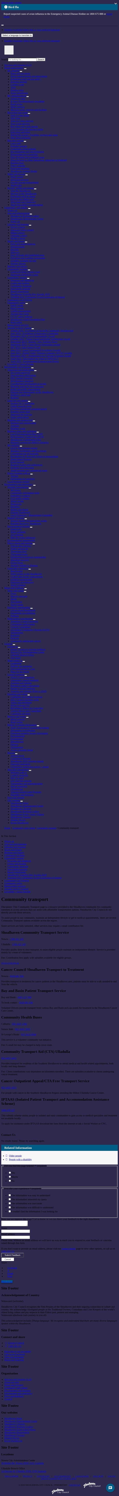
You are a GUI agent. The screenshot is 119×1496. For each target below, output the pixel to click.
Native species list (19, 548)
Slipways (15, 252)
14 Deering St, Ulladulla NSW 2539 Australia (23, 1471)
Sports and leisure (16, 241)
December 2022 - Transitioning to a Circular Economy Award (41, 355)
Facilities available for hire (23, 260)
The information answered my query (29, 1199)
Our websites (13, 800)
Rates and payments (20, 73)
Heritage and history (17, 266)
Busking (15, 397)
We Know (16, 490)
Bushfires (15, 506)
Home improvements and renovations (29, 76)
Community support (17, 277)
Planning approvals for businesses (27, 386)
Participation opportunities (20, 618)
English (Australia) (32, 29)
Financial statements (20, 764)
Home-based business (21, 459)
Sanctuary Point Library (22, 230)
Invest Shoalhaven (20, 822)
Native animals (18, 165)
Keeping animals (19, 81)
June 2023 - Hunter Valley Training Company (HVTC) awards (41, 353)
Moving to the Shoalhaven (23, 193)
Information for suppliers (23, 478)
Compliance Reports (21, 758)
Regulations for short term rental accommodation (34, 456)
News (13, 593)
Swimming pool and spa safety (26, 79)
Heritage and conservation (23, 423)
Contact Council (16, 1343)
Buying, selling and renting (20, 188)
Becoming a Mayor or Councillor (27, 708)
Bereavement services (18, 325)
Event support (17, 462)
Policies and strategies (21, 666)
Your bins (15, 118)
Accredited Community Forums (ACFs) (30, 629)
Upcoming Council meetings (25, 680)
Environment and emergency (18, 484)
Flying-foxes (17, 562)
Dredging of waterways (22, 582)
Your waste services (20, 123)
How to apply (17, 778)
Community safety (16, 302)
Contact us (12, 646)
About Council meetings (22, 677)
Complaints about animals (23, 149)
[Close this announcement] (2, 25)
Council (8, 643)
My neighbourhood (16, 95)
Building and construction (20, 420)
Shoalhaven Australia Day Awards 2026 (30, 294)
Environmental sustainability (21, 540)
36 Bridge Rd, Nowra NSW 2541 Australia (22, 1463)
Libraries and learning (18, 224)
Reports (11, 752)
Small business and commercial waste (29, 470)
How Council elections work (25, 699)
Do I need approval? (21, 372)
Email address (8, 1234)
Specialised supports (20, 288)
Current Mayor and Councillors (26, 711)
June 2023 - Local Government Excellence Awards (35, 350)
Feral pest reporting (20, 168)
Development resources (22, 381)
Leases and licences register (24, 448)
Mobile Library (18, 238)
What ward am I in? (20, 705)
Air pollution (17, 534)
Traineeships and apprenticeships (27, 783)
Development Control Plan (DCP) (27, 437)
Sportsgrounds (18, 246)
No (12, 1181)
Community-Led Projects (19, 300)
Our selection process (21, 780)
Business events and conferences (26, 465)
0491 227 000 (24, 997)
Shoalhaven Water (19, 803)
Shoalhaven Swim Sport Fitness (19, 1429)
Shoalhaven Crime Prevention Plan (28, 319)
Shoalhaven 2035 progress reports (27, 761)
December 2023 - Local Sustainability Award (33, 336)
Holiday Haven (18, 263)
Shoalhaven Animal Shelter (24, 171)
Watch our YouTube (14, 1360)
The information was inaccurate (26, 1203)
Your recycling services (22, 121)
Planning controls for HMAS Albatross (30, 442)
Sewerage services (20, 179)
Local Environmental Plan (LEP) (27, 434)
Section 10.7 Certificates (22, 403)
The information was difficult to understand (32, 1207)
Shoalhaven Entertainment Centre (27, 218)
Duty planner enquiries (22, 378)
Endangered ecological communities (28, 557)
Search (4, 59)
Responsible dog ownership (24, 154)
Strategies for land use (21, 414)
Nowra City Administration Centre (27, 652)
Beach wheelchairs (20, 291)
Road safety (16, 322)
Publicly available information (22, 725)
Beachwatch (17, 571)
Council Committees (21, 627)
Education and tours (20, 132)
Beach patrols (17, 308)
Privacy (27, 1476)
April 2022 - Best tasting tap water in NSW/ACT (35, 358)
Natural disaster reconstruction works (29, 520)
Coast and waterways (17, 568)
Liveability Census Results (20, 364)
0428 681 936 (17, 976)
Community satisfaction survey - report (29, 766)
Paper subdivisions (20, 417)
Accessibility (62, 1476)
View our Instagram (14, 1357)
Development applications (23, 375)
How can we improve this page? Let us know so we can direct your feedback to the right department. (50, 1219)
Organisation (17, 747)
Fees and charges (15, 797)
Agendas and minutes (21, 683)
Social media (17, 604)
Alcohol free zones (20, 314)
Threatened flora (19, 551)
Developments (18, 736)
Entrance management (21, 579)
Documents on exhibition (23, 613)
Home (7, 828)
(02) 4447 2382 (19, 1024)
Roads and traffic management (25, 389)
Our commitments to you (23, 669)
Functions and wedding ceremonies (28, 258)
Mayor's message (19, 596)
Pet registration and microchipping (27, 151)
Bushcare (15, 635)
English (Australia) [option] (32, 40)
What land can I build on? (23, 202)
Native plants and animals (20, 543)
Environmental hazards (18, 526)
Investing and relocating (22, 467)
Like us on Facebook (14, 1354)
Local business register (18, 481)
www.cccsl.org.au (10, 963)
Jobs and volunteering (18, 769)
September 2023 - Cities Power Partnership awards (35, 344)
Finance (14, 744)
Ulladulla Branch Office (22, 655)
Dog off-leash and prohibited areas (27, 157)
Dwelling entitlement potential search (29, 409)
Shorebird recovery (20, 560)
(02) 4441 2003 (22, 1029)
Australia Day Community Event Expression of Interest (38, 297)
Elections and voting (17, 694)
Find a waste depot (20, 115)
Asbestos (15, 425)
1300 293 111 (8, 1251)
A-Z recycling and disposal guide (27, 129)
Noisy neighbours (19, 93)
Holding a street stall (21, 395)
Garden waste (17, 84)
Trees (13, 87)
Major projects (18, 107)
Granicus (74, 1485)
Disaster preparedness (18, 487)
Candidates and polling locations (26, 697)
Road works (16, 104)
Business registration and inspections (28, 451)
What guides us (14, 660)
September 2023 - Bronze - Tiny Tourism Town (34, 341)
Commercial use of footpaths (25, 453)
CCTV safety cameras (21, 316)
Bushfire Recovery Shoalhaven (26, 523)
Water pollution (18, 532)
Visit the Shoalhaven (21, 191)
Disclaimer (11, 1476)
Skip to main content (11, 2)
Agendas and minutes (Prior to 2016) (29, 691)
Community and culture (15, 207)
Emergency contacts (20, 495)
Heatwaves (16, 504)
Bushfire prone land (20, 411)
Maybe (14, 1177)
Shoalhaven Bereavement (16, 1432)
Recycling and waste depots (24, 126)
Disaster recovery (15, 518)
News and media (15, 590)
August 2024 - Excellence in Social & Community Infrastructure (42, 330)
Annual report (17, 755)
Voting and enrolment (21, 702)
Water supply (17, 177)
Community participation (23, 624)
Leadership (16, 663)
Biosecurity (16, 529)
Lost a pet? (16, 143)
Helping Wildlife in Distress (24, 565)
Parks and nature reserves (23, 244)
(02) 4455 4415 (8, 1058)
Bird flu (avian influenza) (23, 537)
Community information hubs (25, 492)
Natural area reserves (21, 546)
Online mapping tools (21, 406)
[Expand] (25, 68)
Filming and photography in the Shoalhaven (32, 392)
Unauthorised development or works (28, 383)
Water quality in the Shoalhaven (26, 574)
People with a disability (20, 1159)
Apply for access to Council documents (30, 727)
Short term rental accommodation (27, 204)
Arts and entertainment (18, 213)
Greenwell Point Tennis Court (25, 272)
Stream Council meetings (23, 688)
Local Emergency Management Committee (32, 515)
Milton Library (18, 232)
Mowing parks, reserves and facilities (29, 109)
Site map (98, 1476)
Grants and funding (20, 283)
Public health (17, 305)
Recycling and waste (17, 112)
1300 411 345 (17, 939)
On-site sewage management (25, 182)
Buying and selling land (22, 199)
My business (13, 445)
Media (14, 599)
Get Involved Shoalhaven (23, 610)
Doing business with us (18, 473)
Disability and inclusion (22, 794)
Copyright (43, 1476)
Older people (15, 1155)
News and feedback (14, 588)
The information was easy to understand (30, 1195)
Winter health (17, 501)
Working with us (19, 772)
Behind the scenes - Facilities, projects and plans (34, 135)
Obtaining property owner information (29, 733)
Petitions (15, 615)
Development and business (17, 367)
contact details (68, 1248)
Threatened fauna (19, 554)
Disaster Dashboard (20, 512)
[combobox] (17, 35)
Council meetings (15, 674)
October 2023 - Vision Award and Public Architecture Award (40, 339)
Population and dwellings (23, 196)
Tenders (14, 476)
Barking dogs (17, 90)
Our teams (16, 657)
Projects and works (16, 716)
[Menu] (9, 50)
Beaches (15, 249)
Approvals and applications (20, 369)
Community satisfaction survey (26, 641)
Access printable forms (22, 750)
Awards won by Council (19, 328)
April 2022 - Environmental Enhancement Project (35, 361)
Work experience (19, 786)
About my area (18, 98)
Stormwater (16, 185)
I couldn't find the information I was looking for (34, 1211)
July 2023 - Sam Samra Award (25, 347)
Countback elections (20, 713)
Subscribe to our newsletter (17, 1351)
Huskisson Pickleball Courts (24, 274)
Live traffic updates (20, 498)
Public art (15, 221)
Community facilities (17, 269)
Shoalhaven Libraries (21, 808)
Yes (13, 1173)
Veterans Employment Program (26, 792)
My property (13, 70)
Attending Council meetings (24, 621)
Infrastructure (17, 741)
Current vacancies (19, 775)
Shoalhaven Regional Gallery (25, 216)
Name (4, 1228)
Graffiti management (21, 311)
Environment (17, 739)
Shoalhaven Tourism (21, 817)
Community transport (21, 286)
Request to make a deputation (25, 685)
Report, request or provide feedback (28, 649)
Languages (82, 1476)
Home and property (13, 67)
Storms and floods (19, 509)
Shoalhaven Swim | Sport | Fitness (27, 814)
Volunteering (17, 632)
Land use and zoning (17, 400)
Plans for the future (20, 671)
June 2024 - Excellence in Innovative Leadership (34, 333)
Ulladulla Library (19, 235)
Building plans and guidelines (21, 431)
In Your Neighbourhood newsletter (27, 101)
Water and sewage (16, 174)
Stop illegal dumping (21, 137)
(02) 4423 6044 (28, 1034)
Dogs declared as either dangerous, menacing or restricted (39, 160)
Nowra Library (18, 227)
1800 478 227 (8, 1110)
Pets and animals (15, 140)
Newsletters (16, 602)
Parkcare (15, 638)
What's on (12, 210)
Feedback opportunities (18, 607)
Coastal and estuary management (27, 576)
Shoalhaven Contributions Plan (26, 439)
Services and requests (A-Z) (18, 65)
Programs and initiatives (22, 280)
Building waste (18, 428)
